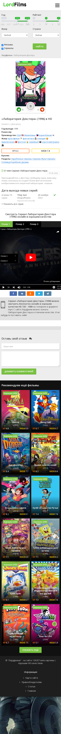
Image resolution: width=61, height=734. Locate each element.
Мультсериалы (48, 158)
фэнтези (22, 142)
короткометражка (50, 142)
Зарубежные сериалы (21, 158)
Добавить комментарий (18, 371)
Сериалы (8, 48)
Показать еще (30, 649)
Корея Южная (45, 135)
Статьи (31, 686)
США (19, 135)
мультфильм (14, 138)
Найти (39, 46)
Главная (32, 690)
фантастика (28, 138)
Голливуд (5, 162)
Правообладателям (32, 682)
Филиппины (30, 135)
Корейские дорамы (20, 162)
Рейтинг (37, 14)
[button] (12, 204)
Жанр (4, 28)
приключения (8, 142)
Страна (37, 28)
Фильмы (8, 44)
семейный (34, 142)
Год (3, 14)
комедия (41, 138)
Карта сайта (31, 677)
